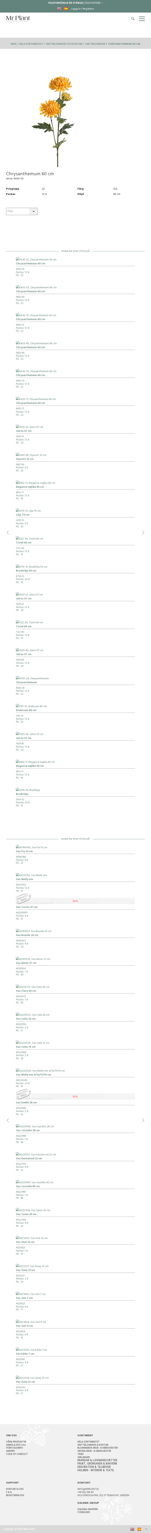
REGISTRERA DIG (15, 1495)
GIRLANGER (83, 1457)
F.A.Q (9, 1492)
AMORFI (10, 1451)
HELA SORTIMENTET (88, 1442)
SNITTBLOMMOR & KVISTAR (92, 1445)
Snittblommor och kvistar (64, 44)
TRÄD (80, 1454)
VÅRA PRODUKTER (16, 1442)
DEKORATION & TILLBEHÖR (94, 1467)
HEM (13, 44)
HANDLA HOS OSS (16, 1445)
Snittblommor (95, 44)
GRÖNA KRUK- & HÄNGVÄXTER (94, 1451)
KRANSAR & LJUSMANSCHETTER (97, 1460)
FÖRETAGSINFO (14, 1448)
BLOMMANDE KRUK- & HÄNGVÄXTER (97, 1448)
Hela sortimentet (31, 44)
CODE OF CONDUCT (17, 1454)
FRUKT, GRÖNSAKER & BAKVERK (97, 1464)
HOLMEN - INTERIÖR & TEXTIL (95, 1470)
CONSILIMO (83, 1512)
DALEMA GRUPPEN (87, 1509)
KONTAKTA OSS (15, 1489)
